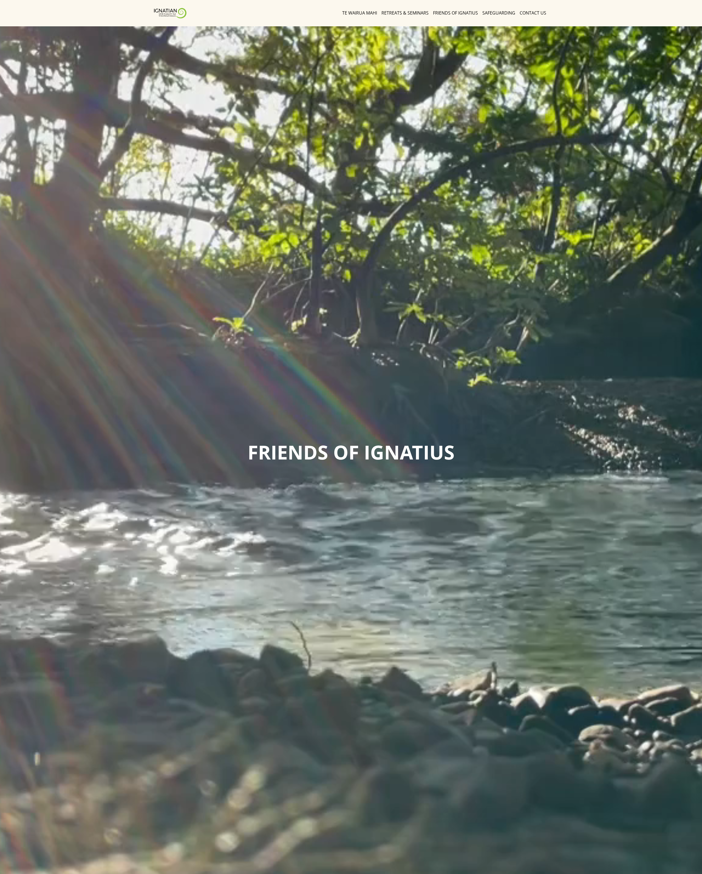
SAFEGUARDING (498, 13)
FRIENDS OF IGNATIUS (455, 13)
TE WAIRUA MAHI (359, 13)
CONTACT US (533, 13)
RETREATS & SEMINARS (405, 13)
